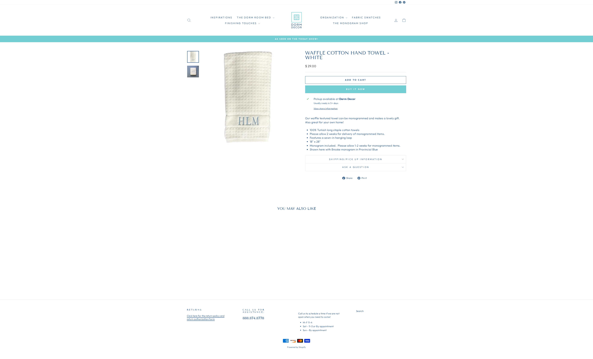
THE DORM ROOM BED (254, 17)
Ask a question (355, 167)
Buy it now (355, 89)
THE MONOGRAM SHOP (350, 23)
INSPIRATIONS (221, 17)
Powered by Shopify (296, 347)
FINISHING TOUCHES (241, 23)
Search (360, 311)
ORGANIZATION (332, 17)
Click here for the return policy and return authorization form (205, 317)
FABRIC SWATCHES (366, 17)
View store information (326, 108)
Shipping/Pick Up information (355, 159)
